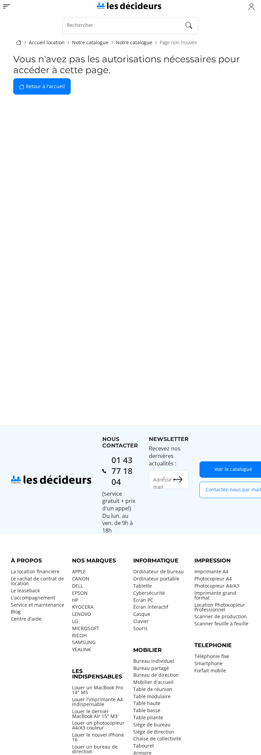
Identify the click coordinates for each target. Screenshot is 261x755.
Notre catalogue (90, 42)
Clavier (141, 621)
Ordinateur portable (156, 578)
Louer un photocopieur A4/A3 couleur (98, 725)
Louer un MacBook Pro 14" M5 (97, 690)
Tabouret (143, 746)
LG (75, 621)
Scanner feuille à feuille (221, 623)
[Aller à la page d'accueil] (129, 5)
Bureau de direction (156, 675)
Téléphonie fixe (211, 656)
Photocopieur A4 (213, 578)
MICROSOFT (85, 628)
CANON (80, 578)
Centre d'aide (26, 619)
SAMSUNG (83, 642)
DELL (77, 586)
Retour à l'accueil (44, 86)
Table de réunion (152, 689)
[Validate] (178, 479)
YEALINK (81, 649)
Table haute (146, 703)
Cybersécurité (149, 593)
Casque (141, 614)
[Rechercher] (188, 25)
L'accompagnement (33, 598)
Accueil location (47, 42)
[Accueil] (18, 42)
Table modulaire (152, 696)
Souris (140, 628)
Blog (16, 611)
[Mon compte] (251, 6)
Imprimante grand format (215, 595)
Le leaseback (25, 590)
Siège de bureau (152, 724)
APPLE (79, 571)
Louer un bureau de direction (95, 749)
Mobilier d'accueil (153, 682)
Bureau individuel (153, 661)
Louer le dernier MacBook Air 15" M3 (95, 714)
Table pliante (148, 717)
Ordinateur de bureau (158, 571)
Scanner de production (220, 616)
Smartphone (208, 663)
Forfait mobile (210, 670)
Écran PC (143, 600)
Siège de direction (153, 732)
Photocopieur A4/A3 (216, 586)
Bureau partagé (151, 668)
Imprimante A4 (211, 571)
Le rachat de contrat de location (37, 581)
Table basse (146, 710)
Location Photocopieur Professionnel (219, 607)
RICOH (79, 635)
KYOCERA (82, 607)
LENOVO (81, 614)
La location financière (35, 571)
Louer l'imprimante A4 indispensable (97, 702)
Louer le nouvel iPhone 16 (98, 737)
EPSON (80, 593)
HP (75, 600)
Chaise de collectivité (157, 738)
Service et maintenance (37, 605)
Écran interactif (150, 607)
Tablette (142, 586)
